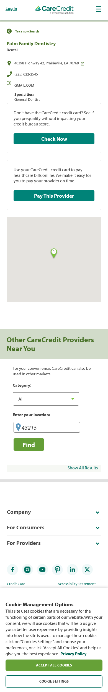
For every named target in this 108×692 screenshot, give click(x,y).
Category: (22, 385)
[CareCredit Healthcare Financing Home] (54, 10)
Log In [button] (11, 8)
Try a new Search (27, 31)
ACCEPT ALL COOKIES (54, 665)
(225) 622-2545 (26, 74)
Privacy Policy (73, 653)
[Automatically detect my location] (18, 428)
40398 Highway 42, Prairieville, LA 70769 (46, 63)
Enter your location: (31, 414)
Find (29, 445)
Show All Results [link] (83, 467)
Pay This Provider (54, 195)
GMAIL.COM (24, 85)
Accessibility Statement (77, 583)
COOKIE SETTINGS (54, 681)
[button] (99, 9)
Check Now (54, 138)
